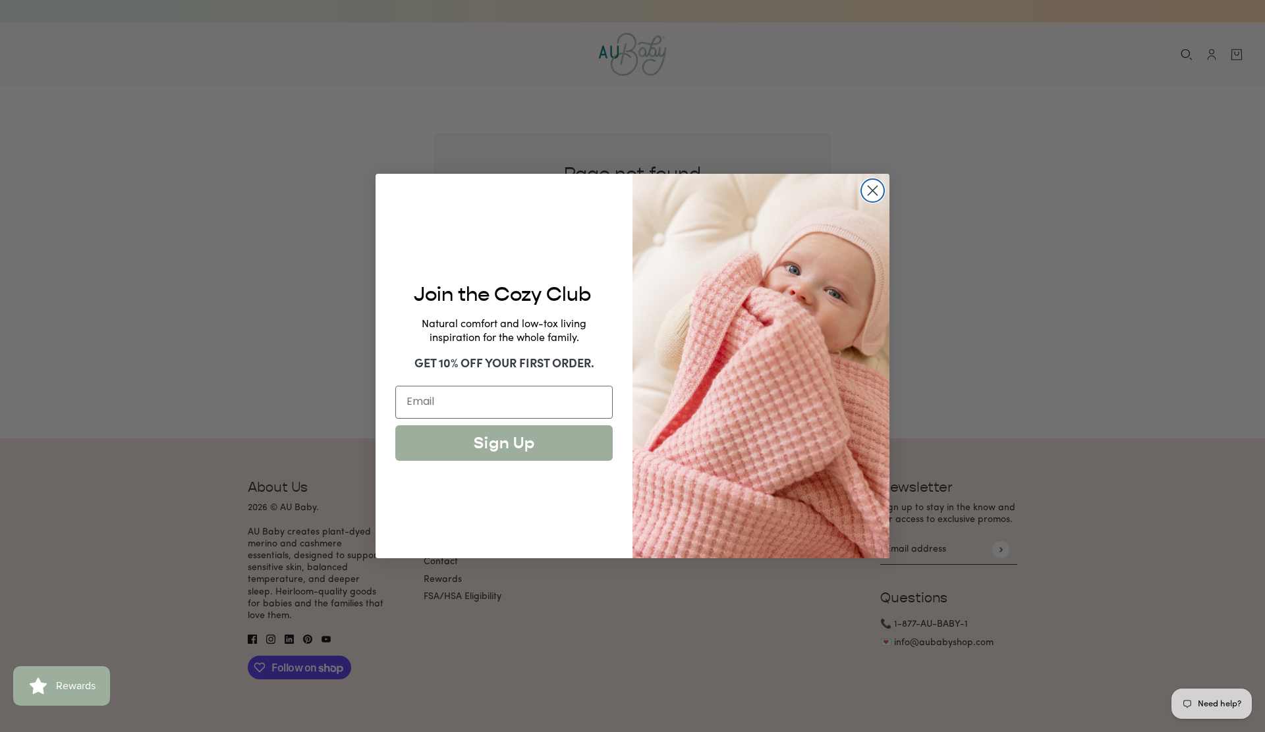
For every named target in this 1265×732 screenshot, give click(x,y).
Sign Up (504, 443)
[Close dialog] (872, 190)
